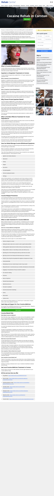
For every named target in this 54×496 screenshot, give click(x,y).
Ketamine (23, 5)
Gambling (32, 5)
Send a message (44, 51)
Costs (44, 5)
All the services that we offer (42, 83)
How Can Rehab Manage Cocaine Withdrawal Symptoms (43, 68)
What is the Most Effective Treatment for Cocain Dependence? (44, 65)
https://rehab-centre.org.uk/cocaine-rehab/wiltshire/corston (21, 399)
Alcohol (6, 5)
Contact (51, 5)
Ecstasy (40, 5)
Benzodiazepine (16, 5)
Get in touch (27, 19)
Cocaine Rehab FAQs (41, 78)
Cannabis (11, 5)
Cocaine (27, 5)
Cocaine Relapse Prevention (42, 70)
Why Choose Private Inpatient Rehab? (44, 62)
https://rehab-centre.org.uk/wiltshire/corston (17, 375)
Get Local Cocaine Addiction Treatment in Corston (42, 80)
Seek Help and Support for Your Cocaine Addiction (43, 76)
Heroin (36, 5)
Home (2, 5)
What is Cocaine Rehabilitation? (43, 57)
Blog (48, 5)
